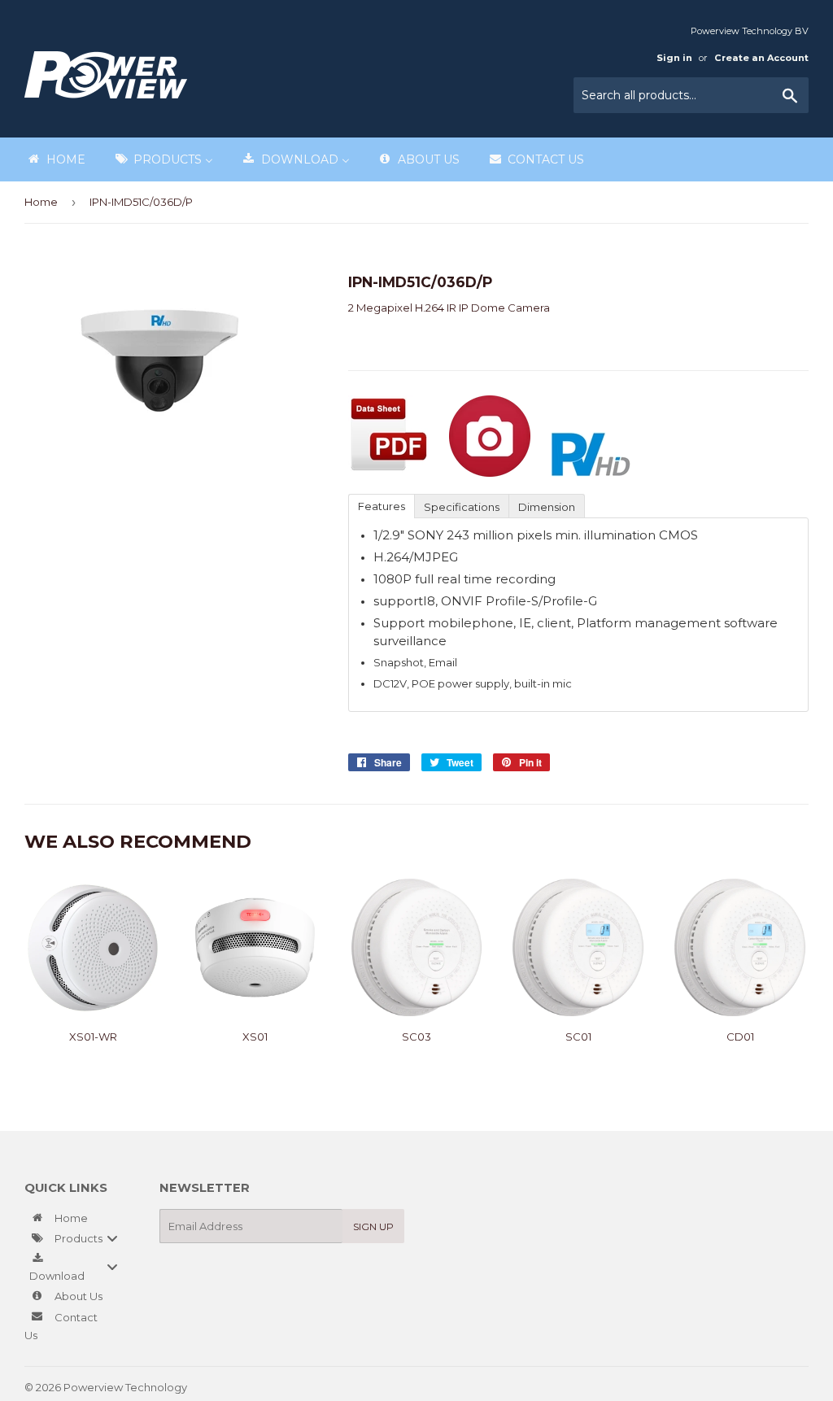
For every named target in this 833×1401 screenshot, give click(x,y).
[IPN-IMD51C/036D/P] (389, 472)
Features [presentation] (381, 506)
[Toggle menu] (112, 1237)
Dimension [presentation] (546, 506)
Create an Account (761, 57)
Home (41, 201)
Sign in (674, 57)
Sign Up (373, 1226)
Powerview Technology (125, 1387)
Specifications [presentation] (461, 506)
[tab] (381, 505)
